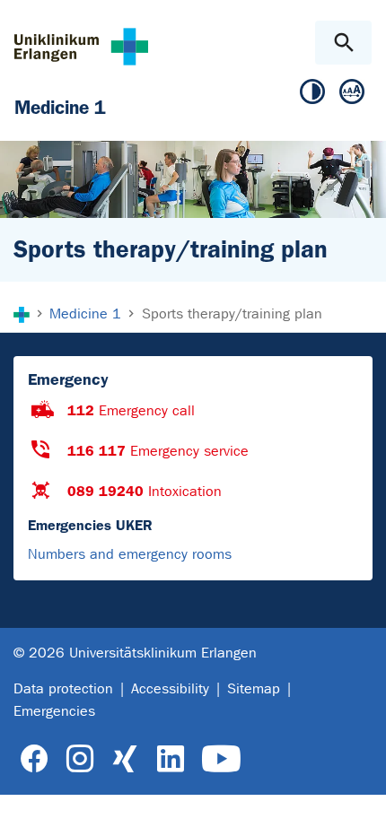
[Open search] (343, 43)
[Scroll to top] (358, 806)
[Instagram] (79, 759)
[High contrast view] (312, 95)
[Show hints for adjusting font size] (351, 95)
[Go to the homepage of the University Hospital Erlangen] (81, 46)
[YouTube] (221, 759)
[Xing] (124, 759)
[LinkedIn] (170, 759)
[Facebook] (34, 759)
